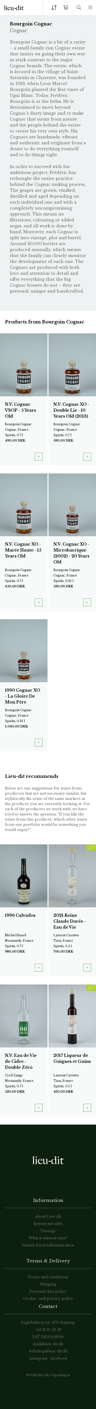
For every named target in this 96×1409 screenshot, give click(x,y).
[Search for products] (79, 7)
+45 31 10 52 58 (48, 1329)
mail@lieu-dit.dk (48, 1344)
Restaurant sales (48, 1223)
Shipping (48, 1284)
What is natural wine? (48, 1238)
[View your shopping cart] (66, 7)
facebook (58, 1358)
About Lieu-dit (48, 1216)
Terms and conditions (48, 1277)
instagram (38, 1358)
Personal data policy (48, 1291)
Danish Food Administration (48, 1245)
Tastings (48, 1231)
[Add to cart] (39, 457)
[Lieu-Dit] (14, 7)
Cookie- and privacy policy (48, 1298)
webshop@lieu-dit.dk (48, 1351)
